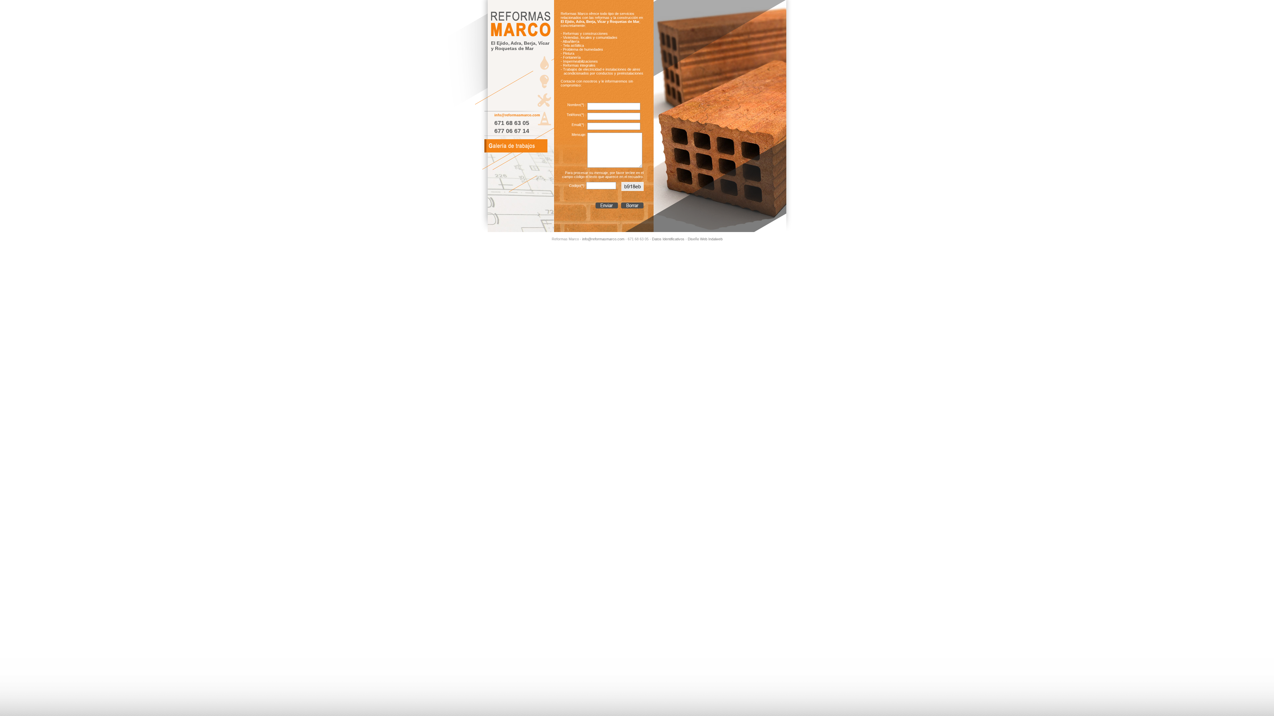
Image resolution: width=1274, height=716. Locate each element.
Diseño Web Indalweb (705, 239)
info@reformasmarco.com (517, 115)
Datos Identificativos (668, 239)
